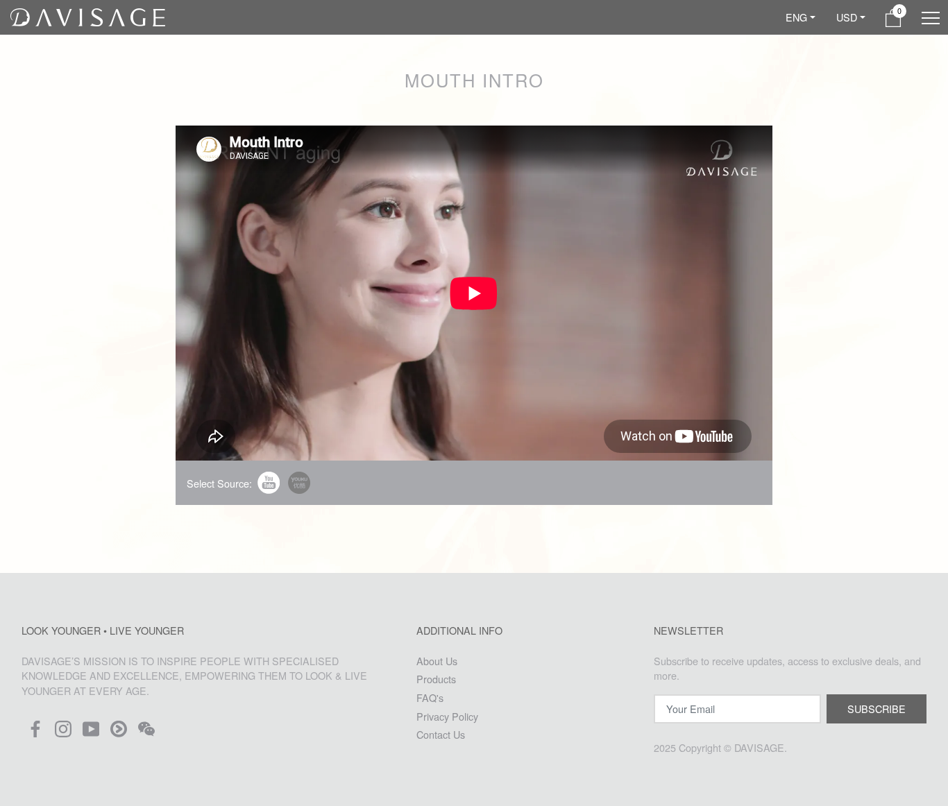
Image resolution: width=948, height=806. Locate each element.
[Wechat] (146, 733)
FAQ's (429, 697)
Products (436, 678)
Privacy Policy (447, 716)
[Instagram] (63, 733)
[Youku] (119, 733)
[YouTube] (91, 733)
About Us (436, 660)
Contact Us (440, 734)
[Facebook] (35, 733)
